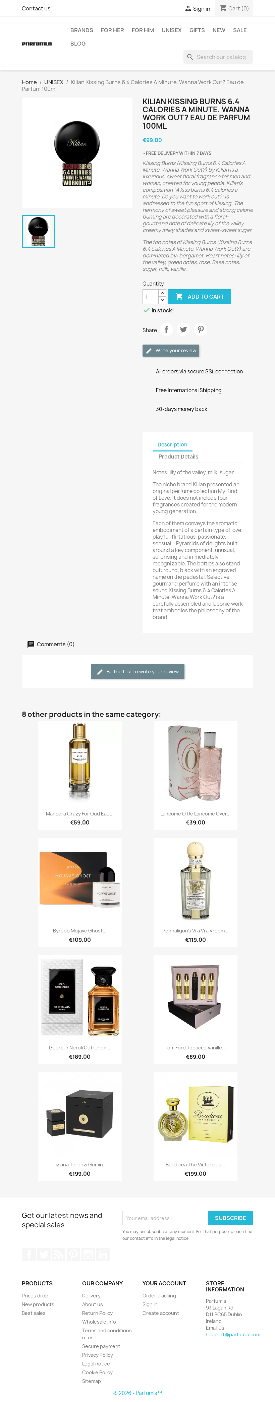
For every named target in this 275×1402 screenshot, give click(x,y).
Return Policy (97, 1313)
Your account (164, 1283)
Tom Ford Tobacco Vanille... (195, 1047)
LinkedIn (103, 1254)
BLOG (78, 43)
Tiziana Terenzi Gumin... (80, 1164)
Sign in (150, 1304)
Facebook (29, 1254)
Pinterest (200, 329)
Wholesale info (99, 1322)
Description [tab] (172, 444)
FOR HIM (143, 30)
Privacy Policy (97, 1355)
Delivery (91, 1295)
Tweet (183, 329)
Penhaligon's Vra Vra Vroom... (195, 930)
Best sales (34, 1313)
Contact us (36, 8)
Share (166, 329)
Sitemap (91, 1381)
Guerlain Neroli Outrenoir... (79, 1047)
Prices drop (35, 1295)
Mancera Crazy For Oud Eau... (80, 813)
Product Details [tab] (178, 456)
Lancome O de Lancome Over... (195, 813)
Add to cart (199, 296)
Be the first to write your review (142, 671)
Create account (161, 1313)
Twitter (44, 1254)
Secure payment (101, 1346)
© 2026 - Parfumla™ (137, 1393)
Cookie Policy (97, 1372)
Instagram (88, 1254)
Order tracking (159, 1295)
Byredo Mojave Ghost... (80, 930)
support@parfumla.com (233, 1334)
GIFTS (197, 30)
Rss (58, 1254)
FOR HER (112, 30)
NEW (219, 30)
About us (92, 1304)
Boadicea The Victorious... (195, 1164)
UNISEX (172, 30)
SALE (240, 30)
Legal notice (96, 1363)
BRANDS (81, 30)
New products (38, 1304)
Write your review (175, 350)
